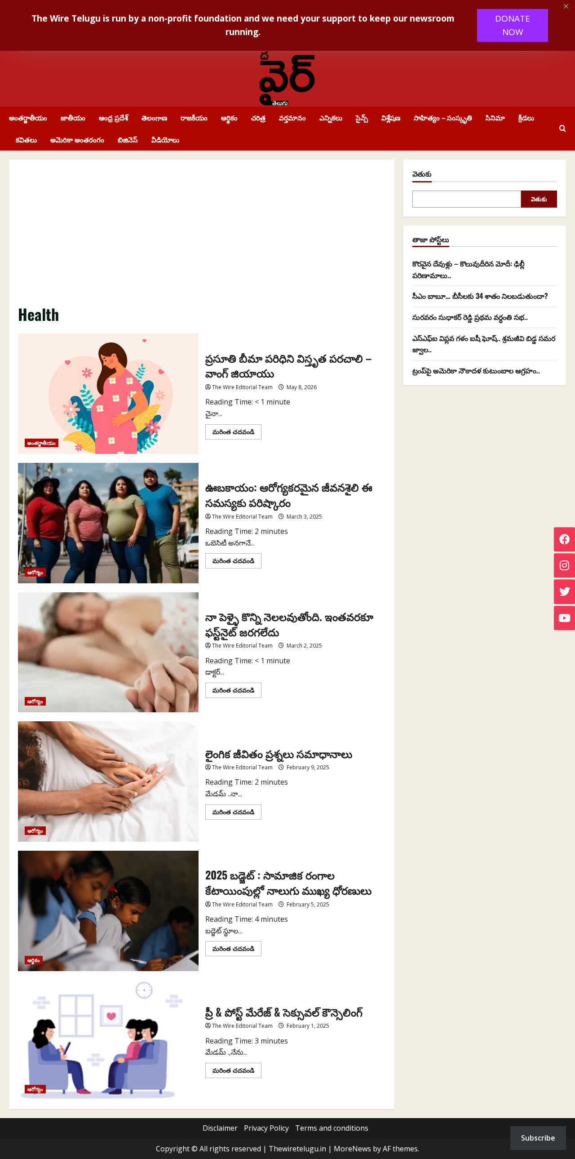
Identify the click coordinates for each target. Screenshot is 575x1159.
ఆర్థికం (229, 117)
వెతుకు (422, 174)
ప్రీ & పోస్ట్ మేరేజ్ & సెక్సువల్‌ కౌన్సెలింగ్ (108, 1040)
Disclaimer (220, 1128)
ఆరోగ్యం (35, 572)
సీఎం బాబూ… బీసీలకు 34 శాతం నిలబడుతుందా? (480, 295)
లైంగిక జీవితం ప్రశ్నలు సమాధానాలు (108, 781)
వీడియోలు (165, 139)
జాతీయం (73, 117)
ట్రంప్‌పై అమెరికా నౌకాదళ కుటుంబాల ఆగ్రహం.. (476, 369)
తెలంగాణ (154, 117)
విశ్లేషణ (390, 117)
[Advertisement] (201, 236)
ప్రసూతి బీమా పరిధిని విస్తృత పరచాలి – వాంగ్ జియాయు (108, 393)
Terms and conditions (331, 1128)
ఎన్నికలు (330, 117)
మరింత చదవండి (236, 433)
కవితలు (26, 139)
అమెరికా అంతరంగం (77, 139)
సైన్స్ (362, 117)
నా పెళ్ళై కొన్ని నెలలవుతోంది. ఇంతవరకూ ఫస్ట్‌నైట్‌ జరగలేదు (108, 652)
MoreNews (352, 1149)
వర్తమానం (292, 117)
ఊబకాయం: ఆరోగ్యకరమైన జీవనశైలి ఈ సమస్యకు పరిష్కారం (108, 523)
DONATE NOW (512, 25)
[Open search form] (562, 128)
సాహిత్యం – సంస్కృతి (443, 117)
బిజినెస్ (128, 139)
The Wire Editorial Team (242, 387)
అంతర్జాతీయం (28, 117)
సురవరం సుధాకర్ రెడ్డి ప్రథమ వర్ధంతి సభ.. (470, 316)
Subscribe (538, 1138)
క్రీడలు (526, 117)
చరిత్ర (258, 117)
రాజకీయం (194, 117)
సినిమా (495, 117)
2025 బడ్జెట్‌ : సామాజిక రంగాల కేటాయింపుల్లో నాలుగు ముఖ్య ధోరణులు (108, 911)
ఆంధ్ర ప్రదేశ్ (113, 117)
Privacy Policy (266, 1128)
